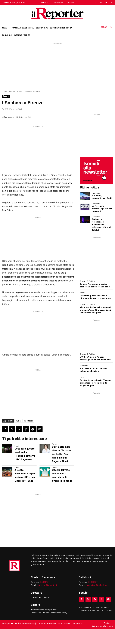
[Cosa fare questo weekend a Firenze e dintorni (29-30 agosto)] (7, 448)
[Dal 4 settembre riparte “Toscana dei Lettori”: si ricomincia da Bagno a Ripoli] (45, 448)
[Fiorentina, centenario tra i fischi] (85, 196)
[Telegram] (33, 429)
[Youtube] (108, 599)
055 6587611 (45, 582)
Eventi (19, 91)
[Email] (40, 429)
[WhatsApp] (26, 429)
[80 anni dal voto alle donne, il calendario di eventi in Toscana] (45, 471)
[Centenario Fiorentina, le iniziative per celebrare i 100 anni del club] (85, 219)
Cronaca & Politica (87, 281)
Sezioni (12, 91)
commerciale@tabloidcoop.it (97, 585)
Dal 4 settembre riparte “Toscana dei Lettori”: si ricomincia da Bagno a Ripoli (61, 454)
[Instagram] (101, 2)
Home (4, 91)
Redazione (9, 117)
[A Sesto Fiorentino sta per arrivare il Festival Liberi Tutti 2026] (7, 471)
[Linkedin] (19, 429)
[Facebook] (96, 2)
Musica (18, 421)
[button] (107, 27)
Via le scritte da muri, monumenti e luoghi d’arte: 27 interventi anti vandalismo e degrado (96, 310)
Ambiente (84, 365)
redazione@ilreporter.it (46, 585)
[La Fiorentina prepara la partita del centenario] (85, 206)
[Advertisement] (57, 66)
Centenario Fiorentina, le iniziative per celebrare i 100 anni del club (101, 224)
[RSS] (106, 2)
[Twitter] (111, 2)
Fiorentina (96, 193)
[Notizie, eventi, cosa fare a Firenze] (57, 13)
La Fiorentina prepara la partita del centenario (102, 208)
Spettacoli (28, 421)
